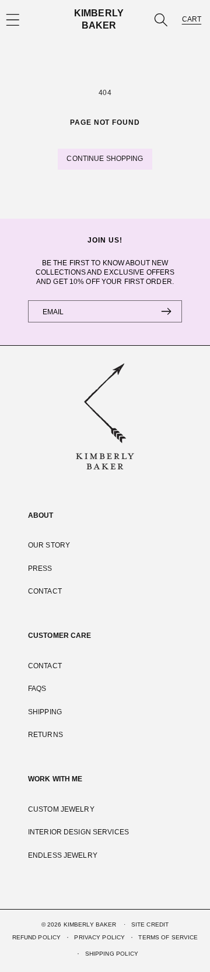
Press (40, 568)
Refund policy (36, 937)
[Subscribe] (165, 311)
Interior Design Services (78, 832)
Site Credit (150, 924)
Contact (45, 591)
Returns (45, 735)
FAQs (37, 689)
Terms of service (168, 937)
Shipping (45, 712)
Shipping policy (112, 953)
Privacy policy (99, 937)
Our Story (49, 545)
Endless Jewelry (62, 855)
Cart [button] (191, 19)
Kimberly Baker (90, 924)
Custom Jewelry (61, 809)
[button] (160, 19)
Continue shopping (104, 159)
